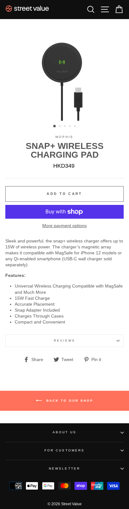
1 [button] (54, 126)
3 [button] (65, 126)
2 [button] (60, 126)
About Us (64, 432)
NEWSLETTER (64, 468)
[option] (64, 70)
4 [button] (70, 126)
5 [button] (75, 126)
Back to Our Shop (68, 400)
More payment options (64, 225)
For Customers (64, 450)
